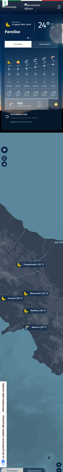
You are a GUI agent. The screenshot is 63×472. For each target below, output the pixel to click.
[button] (28, 38)
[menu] (58, 7)
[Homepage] (9, 7)
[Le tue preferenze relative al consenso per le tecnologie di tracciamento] (5, 3)
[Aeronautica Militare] (36, 7)
